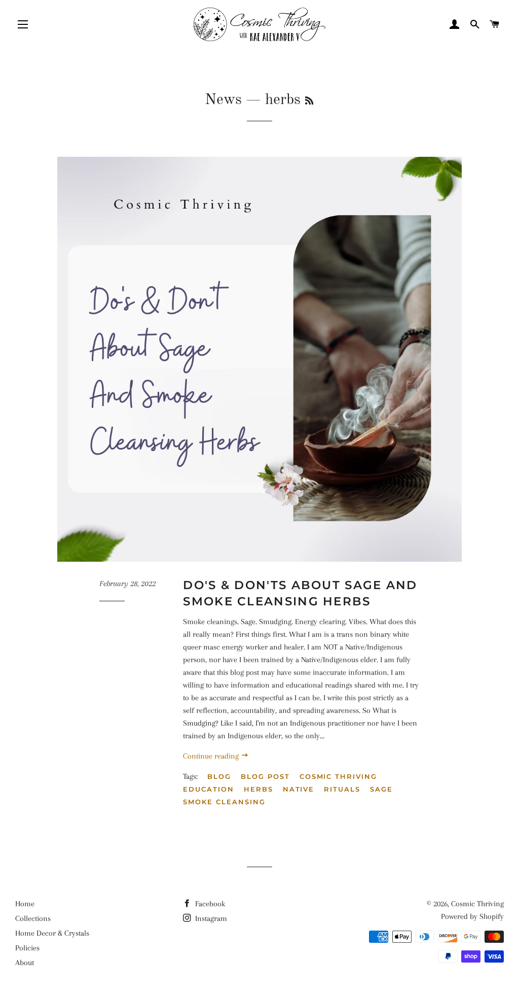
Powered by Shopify (472, 916)
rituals (342, 789)
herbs (258, 789)
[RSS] (309, 101)
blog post (265, 776)
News (223, 100)
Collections (33, 918)
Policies (27, 947)
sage (381, 789)
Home (24, 903)
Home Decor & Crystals (52, 933)
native (299, 789)
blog (219, 776)
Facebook (209, 903)
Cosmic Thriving (477, 903)
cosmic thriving (338, 776)
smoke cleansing (224, 802)
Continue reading (212, 756)
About (24, 962)
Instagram (210, 918)
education (208, 789)
